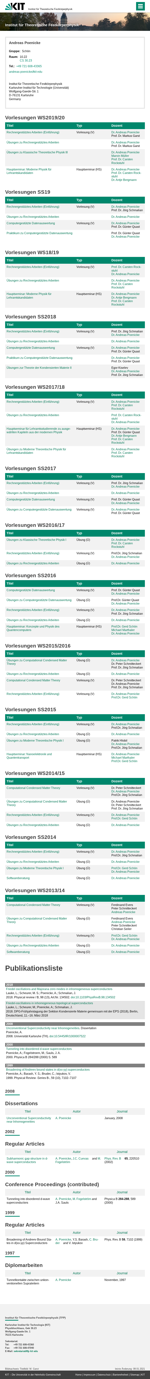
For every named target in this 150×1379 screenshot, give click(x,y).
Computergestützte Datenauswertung (31, 223)
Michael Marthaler (123, 630)
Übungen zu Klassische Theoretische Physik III (37, 152)
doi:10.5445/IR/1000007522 (67, 1036)
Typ (79, 125)
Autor (77, 1111)
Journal (122, 1111)
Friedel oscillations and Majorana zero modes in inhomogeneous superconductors (59, 989)
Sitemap (134, 1374)
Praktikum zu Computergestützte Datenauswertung (39, 233)
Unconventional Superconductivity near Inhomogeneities (42, 1028)
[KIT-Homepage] (15, 6)
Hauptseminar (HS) (89, 169)
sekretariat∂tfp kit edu (26, 1351)
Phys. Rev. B (112, 1158)
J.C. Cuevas (81, 1158)
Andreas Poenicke (123, 912)
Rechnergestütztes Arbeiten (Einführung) (33, 132)
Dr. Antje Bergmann (124, 179)
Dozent (116, 125)
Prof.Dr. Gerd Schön (124, 626)
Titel (10, 125)
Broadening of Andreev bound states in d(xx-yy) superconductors (48, 1069)
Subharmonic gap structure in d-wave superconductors (27, 1160)
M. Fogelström (82, 1198)
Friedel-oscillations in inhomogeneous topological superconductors (49, 1003)
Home (78, 1374)
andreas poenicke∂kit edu (25, 71)
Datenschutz (104, 1374)
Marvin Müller (120, 155)
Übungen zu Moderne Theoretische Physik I (35, 740)
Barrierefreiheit (120, 1374)
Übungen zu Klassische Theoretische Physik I (36, 539)
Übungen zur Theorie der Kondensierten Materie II (39, 367)
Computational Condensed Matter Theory (33, 680)
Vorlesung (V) (85, 132)
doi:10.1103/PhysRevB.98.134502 (93, 997)
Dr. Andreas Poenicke (125, 132)
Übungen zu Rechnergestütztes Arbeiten (33, 142)
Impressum (89, 1374)
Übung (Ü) (83, 539)
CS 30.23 (26, 60)
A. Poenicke (63, 1118)
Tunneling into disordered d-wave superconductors (39, 1048)
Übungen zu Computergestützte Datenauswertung (39, 509)
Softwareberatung (18, 878)
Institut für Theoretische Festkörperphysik (50, 9)
